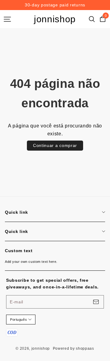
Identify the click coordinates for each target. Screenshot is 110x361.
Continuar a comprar (55, 145)
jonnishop (55, 19)
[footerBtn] (96, 302)
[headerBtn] (7, 19)
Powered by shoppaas (73, 348)
